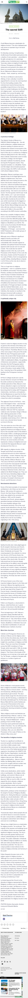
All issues (17, 938)
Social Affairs (14, 26)
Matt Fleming (7, 915)
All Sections (17, 935)
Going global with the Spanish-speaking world (14, 989)
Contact (2, 976)
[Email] (4, 919)
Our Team (17, 940)
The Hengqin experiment (12, 981)
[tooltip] (2, 925)
